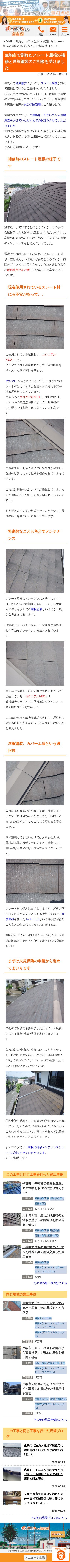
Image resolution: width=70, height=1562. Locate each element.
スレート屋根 (49, 83)
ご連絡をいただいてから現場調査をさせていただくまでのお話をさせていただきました (35, 120)
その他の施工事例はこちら (50, 1283)
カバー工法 (32, 919)
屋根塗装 (36, 609)
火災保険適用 (32, 104)
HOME (8, 41)
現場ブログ (23, 41)
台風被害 (21, 83)
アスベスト (12, 381)
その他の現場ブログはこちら (49, 1517)
